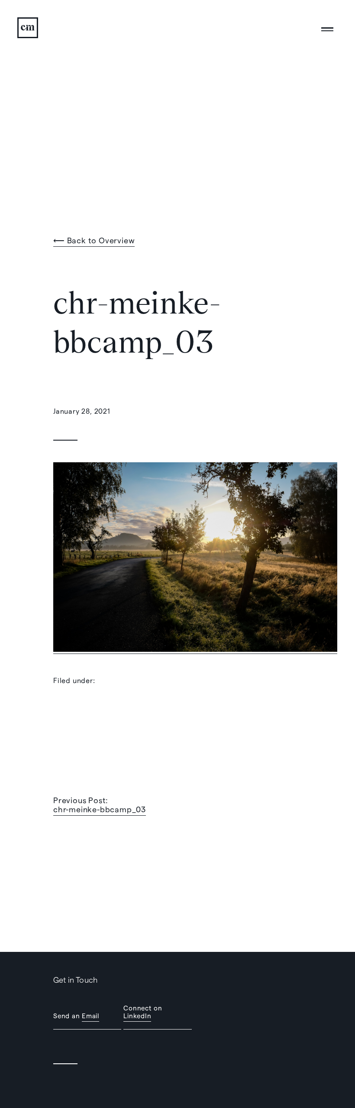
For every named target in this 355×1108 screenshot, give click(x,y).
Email (90, 1016)
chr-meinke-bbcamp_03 (99, 809)
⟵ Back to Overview (94, 240)
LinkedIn (137, 1016)
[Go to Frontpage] (29, 27)
